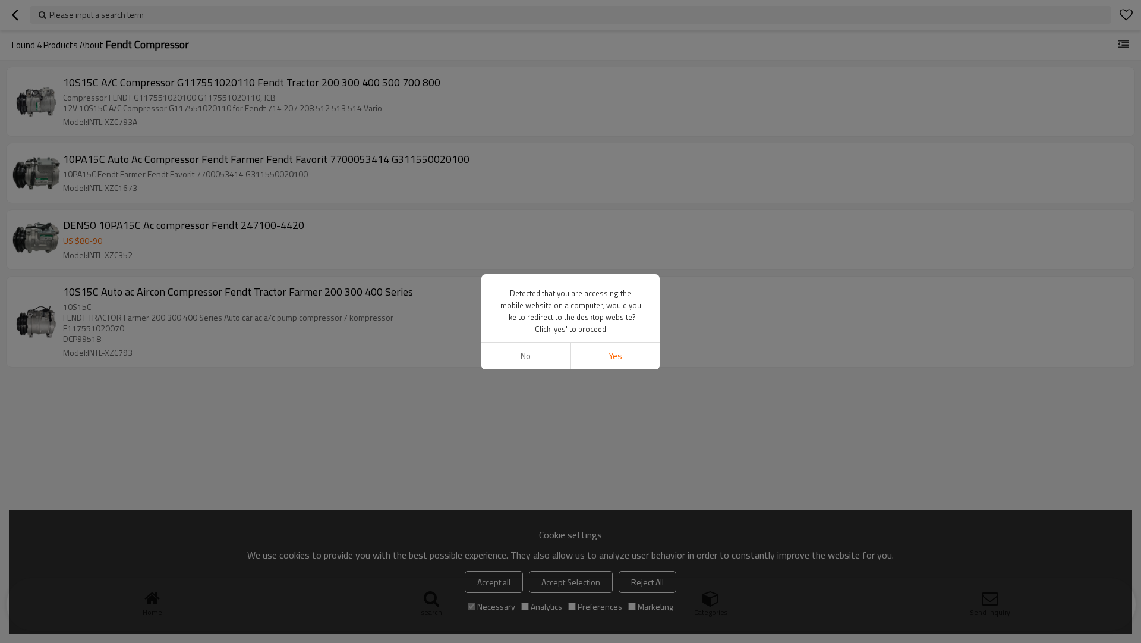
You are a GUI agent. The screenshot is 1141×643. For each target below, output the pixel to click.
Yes (615, 356)
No (526, 356)
